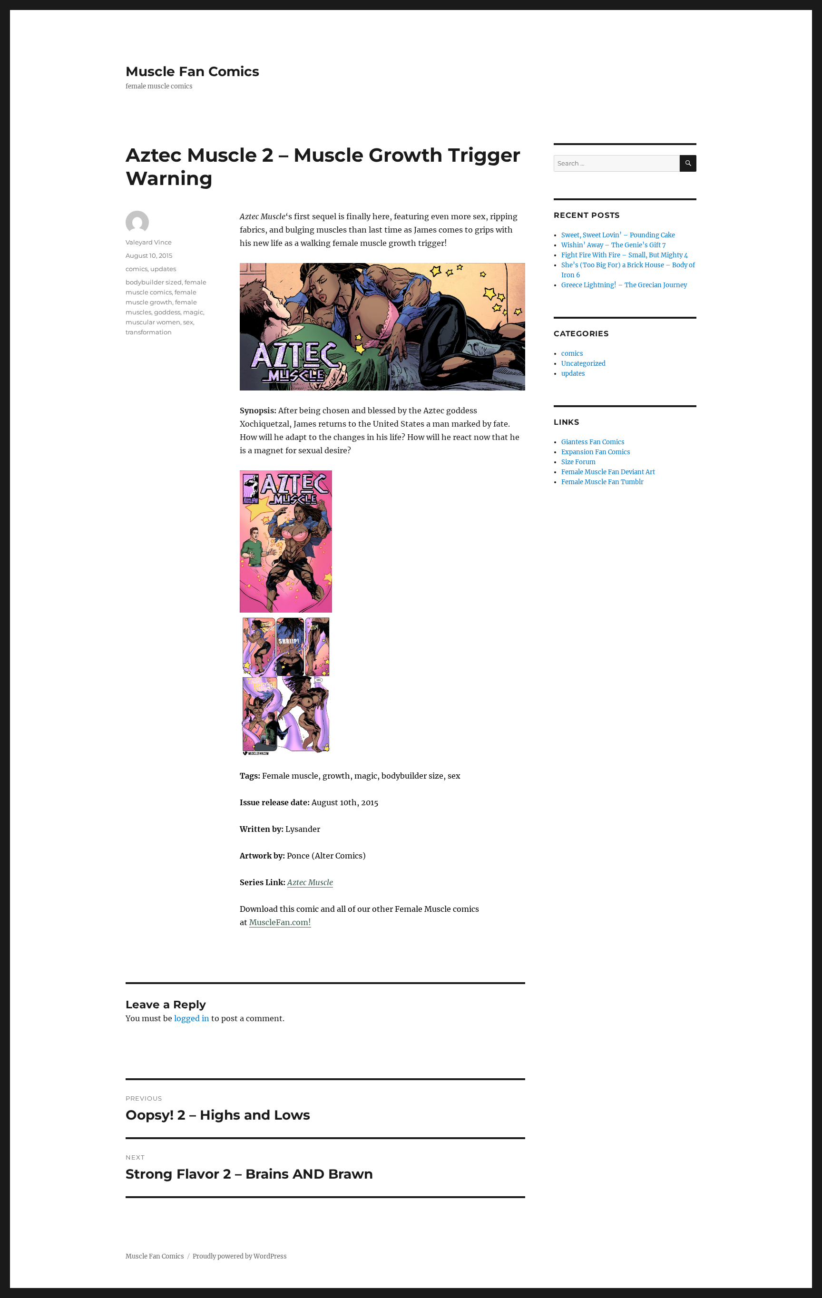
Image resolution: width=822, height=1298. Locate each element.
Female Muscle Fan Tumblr (602, 482)
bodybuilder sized (154, 282)
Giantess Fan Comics (593, 442)
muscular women (153, 322)
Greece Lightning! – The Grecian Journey (624, 285)
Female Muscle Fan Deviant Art (608, 472)
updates (163, 269)
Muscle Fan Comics (192, 71)
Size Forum (578, 462)
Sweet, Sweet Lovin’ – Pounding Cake (618, 235)
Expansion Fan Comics (595, 452)
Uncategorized (583, 364)
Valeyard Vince (149, 242)
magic (193, 312)
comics (136, 269)
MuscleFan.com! (280, 922)
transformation (149, 332)
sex (188, 322)
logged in (191, 1018)
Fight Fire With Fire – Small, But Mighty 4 (624, 255)
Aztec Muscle (310, 882)
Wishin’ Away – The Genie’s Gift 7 (613, 245)
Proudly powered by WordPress (240, 1256)
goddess (167, 312)
